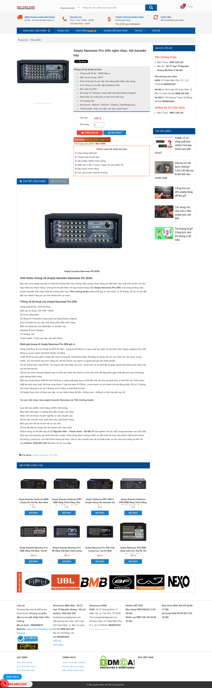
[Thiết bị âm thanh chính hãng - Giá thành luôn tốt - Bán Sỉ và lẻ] (26, 7)
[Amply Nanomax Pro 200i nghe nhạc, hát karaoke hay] (44, 103)
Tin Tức (139, 31)
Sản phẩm (81, 31)
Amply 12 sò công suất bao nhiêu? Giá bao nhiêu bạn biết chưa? (173, 145)
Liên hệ (156, 31)
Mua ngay (116, 133)
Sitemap (21, 633)
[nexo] (179, 582)
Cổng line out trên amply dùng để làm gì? (184, 192)
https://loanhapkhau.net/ (40, 629)
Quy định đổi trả (24, 662)
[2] (65, 582)
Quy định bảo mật (25, 670)
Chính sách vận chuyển (73, 662)
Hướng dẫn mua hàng (116, 31)
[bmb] (94, 582)
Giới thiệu (58, 644)
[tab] (33, 181)
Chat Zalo (12, 677)
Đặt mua (33, 513)
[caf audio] (150, 582)
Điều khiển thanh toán (73, 670)
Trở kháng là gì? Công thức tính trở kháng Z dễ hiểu (184, 234)
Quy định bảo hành (26, 666)
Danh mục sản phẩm (34, 30)
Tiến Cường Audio (116, 684)
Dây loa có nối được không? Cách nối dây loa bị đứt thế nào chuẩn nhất (174, 170)
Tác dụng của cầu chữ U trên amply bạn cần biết (183, 213)
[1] (37, 582)
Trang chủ (63, 31)
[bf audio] (122, 582)
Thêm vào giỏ (91, 133)
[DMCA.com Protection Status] (117, 662)
